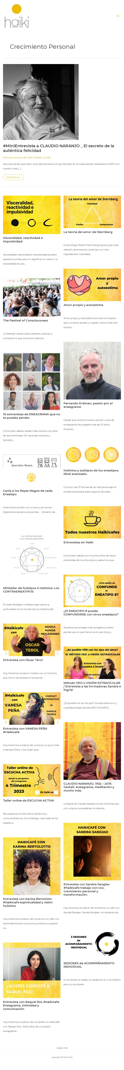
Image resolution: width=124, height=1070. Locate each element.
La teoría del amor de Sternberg (88, 232)
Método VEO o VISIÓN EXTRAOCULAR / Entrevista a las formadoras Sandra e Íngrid (92, 686)
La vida (46, 157)
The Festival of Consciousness (25, 320)
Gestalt (37, 157)
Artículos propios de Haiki (17, 157)
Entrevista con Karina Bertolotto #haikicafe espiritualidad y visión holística (28, 902)
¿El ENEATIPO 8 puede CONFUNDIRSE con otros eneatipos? (91, 612)
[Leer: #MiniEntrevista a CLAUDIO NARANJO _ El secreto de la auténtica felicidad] (41, 101)
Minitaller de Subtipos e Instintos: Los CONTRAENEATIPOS (31, 589)
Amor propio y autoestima (83, 305)
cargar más (62, 1048)
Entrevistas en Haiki (78, 542)
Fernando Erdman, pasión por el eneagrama (88, 405)
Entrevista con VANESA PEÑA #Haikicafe (25, 730)
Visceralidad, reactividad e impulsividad (23, 239)
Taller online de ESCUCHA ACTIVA (28, 800)
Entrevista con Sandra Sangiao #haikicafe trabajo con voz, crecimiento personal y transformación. (87, 889)
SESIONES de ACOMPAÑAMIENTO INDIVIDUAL (89, 964)
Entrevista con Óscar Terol (23, 660)
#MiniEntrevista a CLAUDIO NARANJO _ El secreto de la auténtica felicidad (58, 148)
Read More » (15, 178)
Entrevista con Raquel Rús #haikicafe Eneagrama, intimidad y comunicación (31, 1005)
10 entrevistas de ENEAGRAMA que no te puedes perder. (31, 416)
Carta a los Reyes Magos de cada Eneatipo (27, 492)
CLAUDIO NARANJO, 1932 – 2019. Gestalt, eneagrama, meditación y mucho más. (89, 787)
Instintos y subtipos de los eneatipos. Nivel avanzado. (91, 472)
